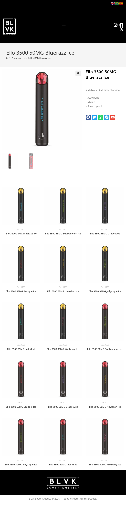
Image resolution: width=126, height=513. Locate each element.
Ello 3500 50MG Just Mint (63, 464)
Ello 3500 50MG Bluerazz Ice (37, 57)
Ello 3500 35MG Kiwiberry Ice (63, 349)
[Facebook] (121, 25)
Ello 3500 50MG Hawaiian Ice (105, 406)
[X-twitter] (121, 29)
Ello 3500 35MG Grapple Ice (21, 291)
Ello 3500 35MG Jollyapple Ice (105, 291)
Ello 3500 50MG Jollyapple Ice (21, 464)
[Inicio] (7, 57)
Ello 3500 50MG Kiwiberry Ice (105, 464)
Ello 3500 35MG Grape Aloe (105, 233)
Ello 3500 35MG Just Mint (21, 349)
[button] (64, 26)
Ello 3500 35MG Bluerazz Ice (21, 233)
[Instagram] (116, 25)
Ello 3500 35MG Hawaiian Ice (63, 291)
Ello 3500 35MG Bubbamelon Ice (63, 233)
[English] (113, 3)
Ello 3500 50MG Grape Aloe (63, 406)
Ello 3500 (21, 229)
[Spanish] (121, 3)
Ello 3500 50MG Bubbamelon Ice (105, 349)
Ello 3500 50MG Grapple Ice (21, 406)
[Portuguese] (117, 3)
